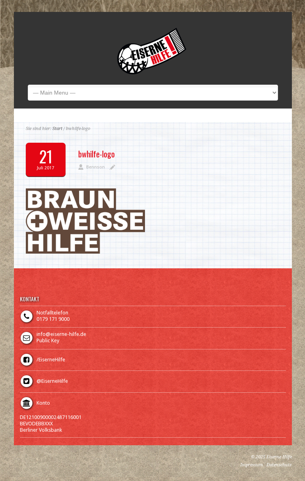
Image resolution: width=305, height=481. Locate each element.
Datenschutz (279, 464)
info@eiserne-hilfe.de (61, 334)
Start (57, 128)
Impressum (251, 464)
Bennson (95, 167)
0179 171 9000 (53, 319)
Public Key (48, 340)
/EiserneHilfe (51, 360)
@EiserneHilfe (52, 381)
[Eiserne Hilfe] (151, 73)
